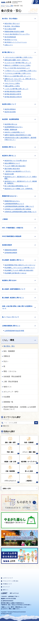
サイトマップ (6, 586)
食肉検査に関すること (9, 147)
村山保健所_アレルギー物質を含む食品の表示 (18, 270)
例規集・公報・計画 (10, 461)
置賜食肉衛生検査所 (10, 250)
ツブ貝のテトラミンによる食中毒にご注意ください (20, 71)
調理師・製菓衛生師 (10, 129)
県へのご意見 (29, 471)
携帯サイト (5, 589)
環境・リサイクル (10, 371)
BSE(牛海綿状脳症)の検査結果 (11, 236)
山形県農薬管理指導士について (14, 203)
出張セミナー (8, 45)
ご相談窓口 (29, 481)
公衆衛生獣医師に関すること (11, 326)
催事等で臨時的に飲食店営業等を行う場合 (17, 135)
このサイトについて (8, 577)
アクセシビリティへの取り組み (10, 581)
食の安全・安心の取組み (10, 18)
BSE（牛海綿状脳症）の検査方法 (12, 228)
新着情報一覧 (8, 402)
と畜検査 (5, 219)
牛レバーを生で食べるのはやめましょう (17, 68)
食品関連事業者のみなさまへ (13, 127)
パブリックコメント (10, 481)
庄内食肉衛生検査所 (10, 252)
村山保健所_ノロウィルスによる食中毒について (19, 267)
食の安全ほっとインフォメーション (15, 42)
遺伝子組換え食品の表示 (12, 168)
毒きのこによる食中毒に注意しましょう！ (17, 76)
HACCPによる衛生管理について (14, 132)
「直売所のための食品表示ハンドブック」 (17, 171)
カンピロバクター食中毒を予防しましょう (17, 62)
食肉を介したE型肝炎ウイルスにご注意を (17, 65)
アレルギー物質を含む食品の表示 (15, 166)
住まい (6, 361)
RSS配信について (7, 583)
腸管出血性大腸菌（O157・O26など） (16, 60)
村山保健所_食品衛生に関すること (13, 260)
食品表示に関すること (9, 155)
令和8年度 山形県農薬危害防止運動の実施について (20, 212)
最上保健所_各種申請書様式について (13, 289)
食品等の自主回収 (10, 112)
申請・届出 (10, 452)
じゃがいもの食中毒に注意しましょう (16, 89)
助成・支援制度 (28, 442)
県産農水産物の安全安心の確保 (14, 31)
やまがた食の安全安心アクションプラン (17, 34)
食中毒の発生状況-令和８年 (13, 97)
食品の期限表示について (12, 163)
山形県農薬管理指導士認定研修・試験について (19, 206)
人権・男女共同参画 (11, 381)
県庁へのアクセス (14, 593)
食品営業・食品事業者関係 (10, 119)
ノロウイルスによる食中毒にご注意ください (18, 57)
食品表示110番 (9, 174)
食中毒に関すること (8, 52)
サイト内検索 (2, 423)
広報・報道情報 (10, 471)
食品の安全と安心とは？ (12, 23)
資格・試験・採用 (10, 442)
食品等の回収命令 (10, 109)
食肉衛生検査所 (7, 245)
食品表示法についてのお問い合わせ (15, 160)
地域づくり (8, 387)
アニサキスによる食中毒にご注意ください (17, 73)
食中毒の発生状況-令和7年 (12, 94)
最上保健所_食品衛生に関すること (13, 297)
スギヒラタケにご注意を (12, 83)
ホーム (3, 5)
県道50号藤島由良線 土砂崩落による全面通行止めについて (20, 408)
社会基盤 (7, 397)
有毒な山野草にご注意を (12, 86)
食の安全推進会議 (10, 37)
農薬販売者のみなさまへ (10, 196)
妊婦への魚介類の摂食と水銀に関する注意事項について (17, 307)
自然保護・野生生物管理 (12, 376)
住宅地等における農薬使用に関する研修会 (17, 209)
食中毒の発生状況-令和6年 (12, 91)
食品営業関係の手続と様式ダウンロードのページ (19, 265)
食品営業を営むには (10, 124)
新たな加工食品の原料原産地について (16, 186)
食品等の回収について (9, 104)
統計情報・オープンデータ (29, 461)
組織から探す (7, 488)
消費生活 (7, 356)
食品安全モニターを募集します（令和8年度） (18, 188)
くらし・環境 (9, 5)
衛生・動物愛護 (9, 351)
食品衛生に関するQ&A (9, 280)
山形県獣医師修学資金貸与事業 (14, 330)
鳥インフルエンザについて (10, 317)
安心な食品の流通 (10, 29)
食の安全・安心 (9, 346)
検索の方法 (6, 426)
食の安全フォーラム (10, 39)
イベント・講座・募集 (28, 452)
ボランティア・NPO (11, 392)
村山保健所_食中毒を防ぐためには (15, 273)
